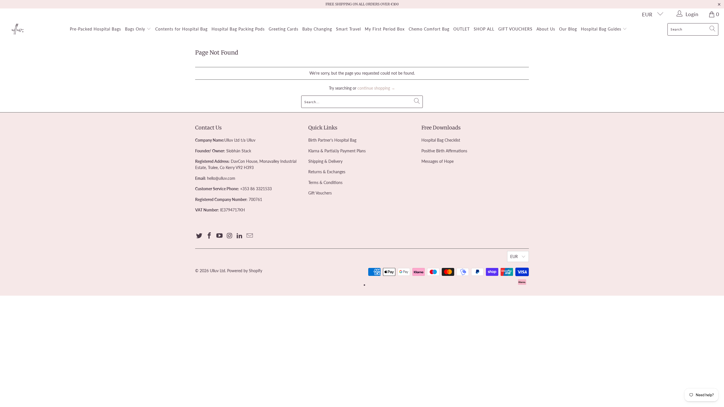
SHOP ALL (484, 29)
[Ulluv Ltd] (18, 29)
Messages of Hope (437, 161)
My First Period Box (385, 29)
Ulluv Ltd (217, 270)
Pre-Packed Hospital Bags (95, 29)
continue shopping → (376, 88)
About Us (545, 29)
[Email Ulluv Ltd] (249, 235)
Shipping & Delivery (325, 161)
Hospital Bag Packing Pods (238, 29)
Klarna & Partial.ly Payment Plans (337, 150)
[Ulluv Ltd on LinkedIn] (240, 235)
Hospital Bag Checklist (440, 140)
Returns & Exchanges (326, 171)
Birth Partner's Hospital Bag (332, 140)
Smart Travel (348, 29)
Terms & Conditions (325, 182)
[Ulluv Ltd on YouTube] (219, 235)
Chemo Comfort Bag (429, 29)
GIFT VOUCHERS (515, 29)
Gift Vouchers (320, 192)
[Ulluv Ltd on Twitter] (199, 235)
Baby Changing (317, 29)
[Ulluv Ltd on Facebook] (209, 235)
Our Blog (568, 29)
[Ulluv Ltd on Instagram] (229, 235)
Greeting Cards (283, 29)
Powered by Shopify (244, 270)
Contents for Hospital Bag (181, 29)
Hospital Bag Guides (602, 29)
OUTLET (461, 29)
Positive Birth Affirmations (444, 150)
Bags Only (135, 29)
